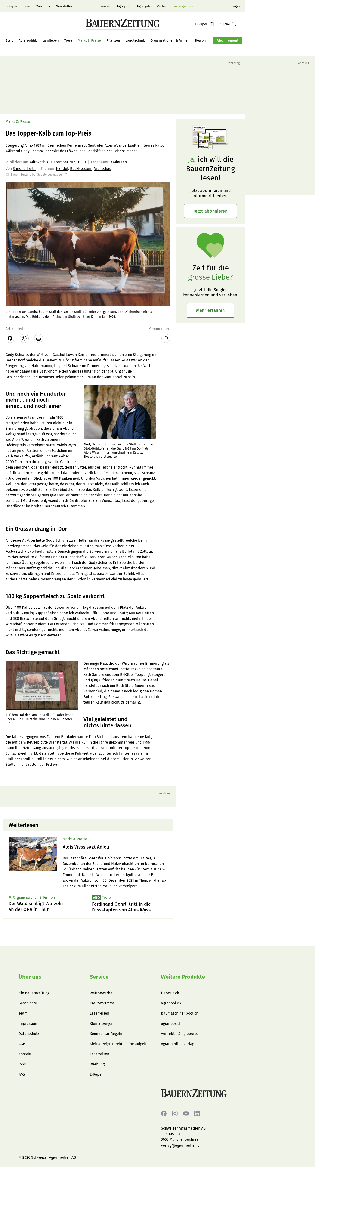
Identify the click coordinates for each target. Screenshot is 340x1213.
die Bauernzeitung (34, 993)
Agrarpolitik (28, 40)
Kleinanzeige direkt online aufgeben (120, 1044)
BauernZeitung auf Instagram (175, 1113)
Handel (62, 168)
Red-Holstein (81, 168)
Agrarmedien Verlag (177, 1044)
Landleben (50, 40)
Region (200, 40)
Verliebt (163, 6)
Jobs (22, 1064)
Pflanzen (113, 40)
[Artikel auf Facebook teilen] (10, 338)
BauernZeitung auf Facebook (164, 1113)
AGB (22, 1044)
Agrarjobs (144, 6)
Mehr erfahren (210, 310)
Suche (225, 24)
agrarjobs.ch (171, 1023)
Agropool (124, 6)
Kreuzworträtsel (103, 1003)
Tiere (68, 40)
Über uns (30, 977)
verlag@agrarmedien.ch (181, 1145)
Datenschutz (29, 1033)
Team (27, 6)
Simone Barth (24, 168)
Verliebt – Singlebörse (179, 1033)
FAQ (22, 1074)
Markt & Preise (89, 40)
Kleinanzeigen (101, 1023)
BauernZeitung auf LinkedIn (197, 1113)
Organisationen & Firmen (169, 40)
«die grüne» (183, 6)
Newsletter (64, 6)
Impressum (28, 1023)
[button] (11, 24)
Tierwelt (105, 6)
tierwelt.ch (170, 993)
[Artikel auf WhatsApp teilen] (24, 338)
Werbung (43, 6)
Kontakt (25, 1054)
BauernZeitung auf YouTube (186, 1113)
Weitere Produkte (183, 977)
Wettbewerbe (101, 993)
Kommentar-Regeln (106, 1033)
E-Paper (11, 6)
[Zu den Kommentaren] (165, 338)
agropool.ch (171, 1003)
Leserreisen (99, 1013)
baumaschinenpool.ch (179, 1013)
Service (99, 977)
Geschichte (28, 1003)
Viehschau (102, 168)
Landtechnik (135, 40)
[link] (115, 847)
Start (9, 40)
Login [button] (235, 6)
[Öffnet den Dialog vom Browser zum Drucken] (38, 338)
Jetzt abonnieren (210, 211)
